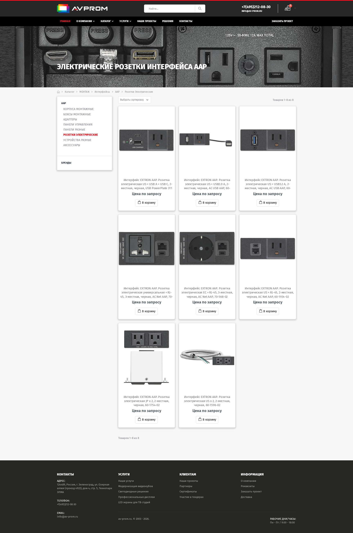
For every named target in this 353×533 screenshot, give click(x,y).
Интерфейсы (102, 91)
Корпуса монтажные (78, 109)
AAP (117, 91)
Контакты (185, 21)
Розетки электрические (80, 135)
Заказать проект (282, 21)
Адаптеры (70, 119)
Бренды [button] (66, 162)
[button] (290, 8)
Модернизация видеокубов (135, 486)
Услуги (124, 21)
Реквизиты (248, 486)
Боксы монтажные (77, 114)
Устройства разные (77, 140)
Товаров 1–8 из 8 (283, 99)
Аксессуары (71, 145)
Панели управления (77, 124)
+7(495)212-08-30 (66, 504)
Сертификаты (188, 491)
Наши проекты (146, 21)
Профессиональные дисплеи (136, 497)
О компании (84, 21)
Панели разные (74, 129)
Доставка (246, 497)
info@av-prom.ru (67, 516)
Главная (65, 21)
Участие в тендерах (191, 497)
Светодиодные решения (133, 491)
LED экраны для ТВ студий (134, 502)
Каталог (106, 21)
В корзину (148, 202)
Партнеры (186, 486)
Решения (167, 21)
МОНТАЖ (84, 91)
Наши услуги (126, 480)
